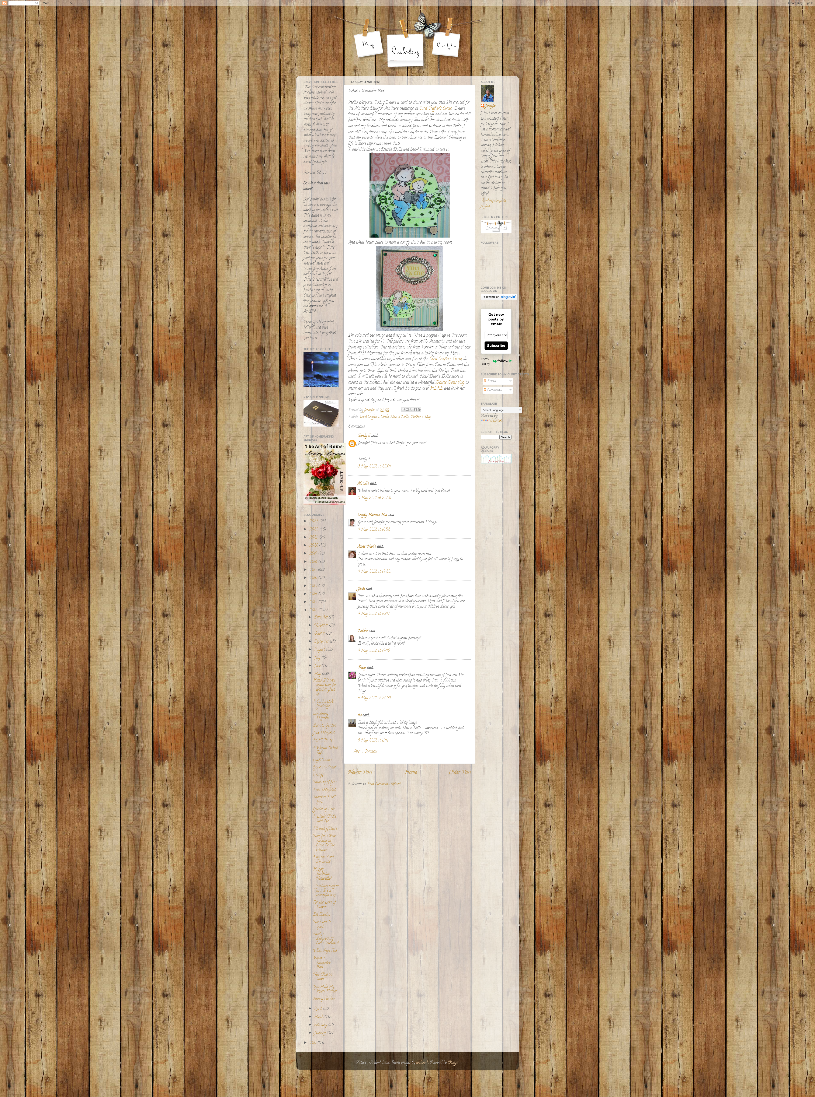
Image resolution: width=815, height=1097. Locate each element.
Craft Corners (322, 760)
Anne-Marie (367, 547)
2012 (313, 610)
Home (410, 773)
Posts (491, 381)
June (318, 666)
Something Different (321, 716)
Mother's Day (421, 417)
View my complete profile (493, 203)
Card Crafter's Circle (435, 108)
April (318, 1009)
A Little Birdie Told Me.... (324, 819)
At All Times (322, 741)
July (317, 658)
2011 (313, 1043)
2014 (313, 594)
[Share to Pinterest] (419, 409)
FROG (318, 775)
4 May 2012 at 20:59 (374, 698)
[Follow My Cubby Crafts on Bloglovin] (499, 299)
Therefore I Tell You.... (324, 800)
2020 (314, 546)
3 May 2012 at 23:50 (374, 498)
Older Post (460, 773)
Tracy (362, 668)
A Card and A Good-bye (323, 704)
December (321, 618)
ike (360, 715)
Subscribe (496, 346)
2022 (314, 530)
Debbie (363, 631)
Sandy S (364, 436)
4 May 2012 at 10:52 (374, 530)
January (320, 1033)
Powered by (485, 361)
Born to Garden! (324, 726)
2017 (313, 570)
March (319, 1017)
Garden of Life (323, 809)
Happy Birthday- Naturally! (322, 874)
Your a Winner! (324, 768)
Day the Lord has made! (323, 860)
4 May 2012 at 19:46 (374, 651)
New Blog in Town (322, 977)
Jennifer (490, 106)
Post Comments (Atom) (384, 784)
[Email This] (403, 409)
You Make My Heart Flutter (325, 989)
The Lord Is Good (322, 924)
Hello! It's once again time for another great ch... (324, 687)
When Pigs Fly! (325, 951)
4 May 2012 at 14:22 (374, 572)
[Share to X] (411, 409)
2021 (313, 538)
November (321, 626)
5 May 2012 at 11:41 (373, 741)
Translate (496, 421)
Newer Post (360, 773)
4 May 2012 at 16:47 (374, 614)
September (322, 642)
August (320, 650)
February (321, 1025)
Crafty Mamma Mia (372, 515)
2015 (313, 586)
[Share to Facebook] (415, 409)
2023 (314, 522)
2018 (313, 562)
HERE (436, 388)
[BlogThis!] (407, 409)
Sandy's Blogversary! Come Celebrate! (326, 938)
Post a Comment (365, 752)
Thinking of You (324, 782)
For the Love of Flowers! (324, 905)
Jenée (361, 589)
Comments (494, 390)
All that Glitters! (325, 829)
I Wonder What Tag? (325, 750)
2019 (313, 554)
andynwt (422, 1063)
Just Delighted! (324, 733)
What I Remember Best (322, 962)
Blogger (453, 1063)
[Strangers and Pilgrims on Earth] (325, 504)
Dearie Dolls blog (449, 382)
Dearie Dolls (399, 417)
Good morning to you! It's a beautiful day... (326, 890)
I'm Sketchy (321, 915)
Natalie (363, 484)
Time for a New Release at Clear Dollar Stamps (324, 843)
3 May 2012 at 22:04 (374, 467)
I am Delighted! (324, 790)
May (318, 674)
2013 (313, 602)
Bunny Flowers (324, 999)
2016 (313, 578)
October (320, 634)
